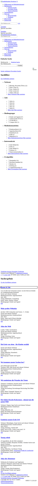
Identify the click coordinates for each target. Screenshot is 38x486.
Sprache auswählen (6, 28)
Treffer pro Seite (24, 275)
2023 (11, 105)
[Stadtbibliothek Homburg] (8, 1)
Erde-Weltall (13, 145)
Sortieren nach (5, 273)
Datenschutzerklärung (7, 481)
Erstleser (12, 150)
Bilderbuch (13, 136)
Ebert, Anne (13, 87)
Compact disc (13, 122)
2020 (11, 108)
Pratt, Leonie (13, 91)
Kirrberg (12, 166)
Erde (11, 146)
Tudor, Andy (13, 92)
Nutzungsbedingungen (7, 483)
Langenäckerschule (15, 167)
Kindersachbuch (14, 129)
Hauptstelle (13, 160)
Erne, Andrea (13, 89)
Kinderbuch (13, 133)
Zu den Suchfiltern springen (8, 282)
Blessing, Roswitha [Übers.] (17, 85)
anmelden (3, 27)
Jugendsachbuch (14, 131)
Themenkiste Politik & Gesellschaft (23, 450)
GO (19, 23)
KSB (11, 134)
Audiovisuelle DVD (15, 118)
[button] (35, 69)
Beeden (12, 164)
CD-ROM (12, 120)
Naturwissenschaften (15, 152)
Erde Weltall (13, 148)
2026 (11, 101)
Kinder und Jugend (15, 117)
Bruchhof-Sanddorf (15, 162)
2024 (11, 103)
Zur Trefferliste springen (7, 78)
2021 (11, 106)
